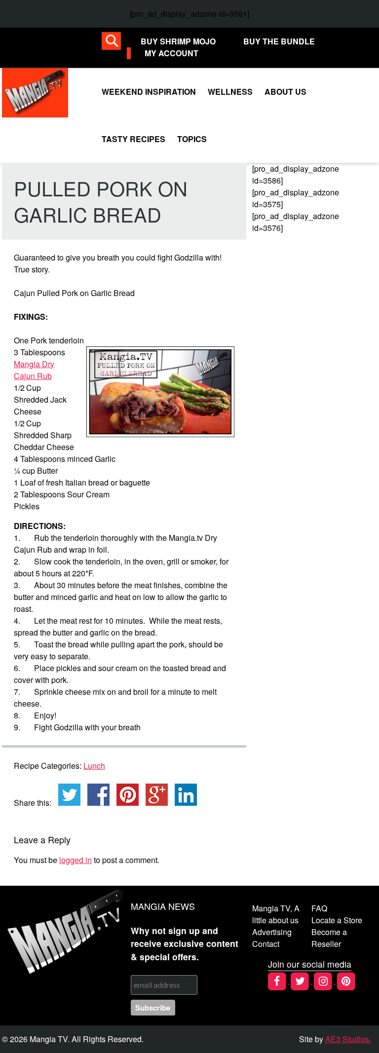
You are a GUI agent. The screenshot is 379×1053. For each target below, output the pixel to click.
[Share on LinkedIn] (183, 795)
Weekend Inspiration (149, 91)
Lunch (94, 765)
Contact (265, 943)
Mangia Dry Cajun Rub (34, 369)
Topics (192, 139)
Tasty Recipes (133, 139)
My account (171, 53)
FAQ (319, 908)
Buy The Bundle (279, 41)
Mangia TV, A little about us (276, 914)
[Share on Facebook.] (96, 795)
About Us (285, 91)
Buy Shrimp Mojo (178, 41)
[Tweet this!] (66, 795)
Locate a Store (336, 920)
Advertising (272, 932)
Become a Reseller (329, 937)
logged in (75, 859)
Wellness (230, 91)
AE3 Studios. (348, 1039)
